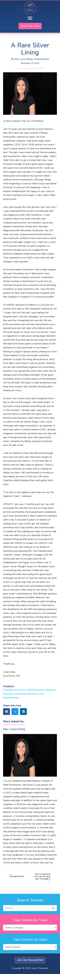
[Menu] (30, 18)
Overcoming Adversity (26, 693)
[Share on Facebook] (6, 711)
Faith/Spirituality (35, 689)
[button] (30, 26)
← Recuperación (17, 875)
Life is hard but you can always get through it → (42, 877)
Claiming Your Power (14, 689)
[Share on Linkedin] (23, 711)
